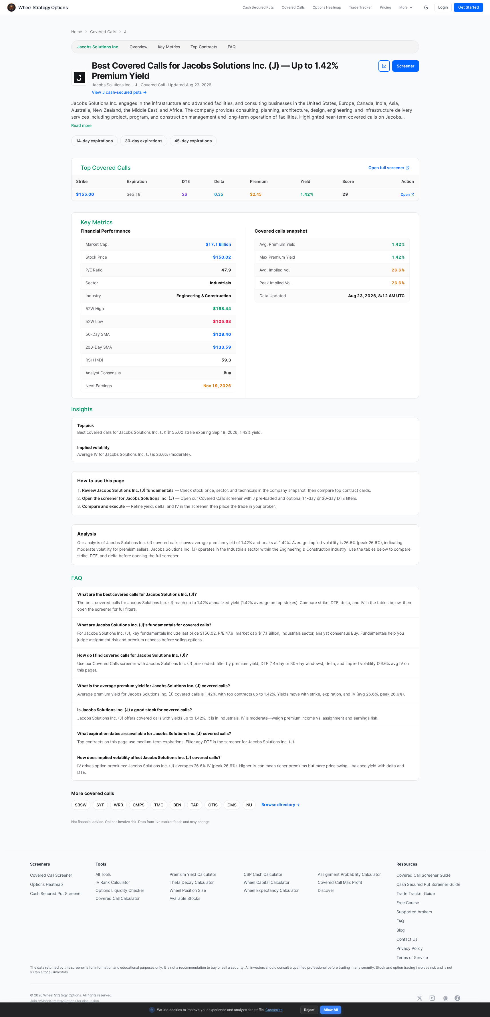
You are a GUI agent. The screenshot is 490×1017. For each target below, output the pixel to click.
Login (443, 7)
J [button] (136, 84)
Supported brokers (414, 911)
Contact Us (406, 939)
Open (405, 194)
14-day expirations (94, 140)
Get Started (468, 7)
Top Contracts (204, 46)
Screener (405, 65)
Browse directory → (280, 804)
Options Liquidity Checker (120, 890)
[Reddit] (457, 998)
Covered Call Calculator (118, 898)
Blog (400, 930)
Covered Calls (293, 7)
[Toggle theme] (426, 7)
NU (249, 804)
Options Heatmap (327, 7)
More (403, 7)
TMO (159, 804)
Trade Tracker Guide (415, 893)
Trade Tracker (360, 7)
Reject (309, 1010)
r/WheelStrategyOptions (57, 1001)
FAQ (232, 46)
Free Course (407, 902)
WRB (118, 804)
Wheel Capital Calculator (266, 882)
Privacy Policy (409, 948)
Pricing (385, 7)
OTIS (213, 804)
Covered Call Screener (51, 875)
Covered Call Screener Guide (423, 875)
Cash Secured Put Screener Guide (428, 884)
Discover (326, 890)
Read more (81, 125)
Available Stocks (185, 898)
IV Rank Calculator (113, 882)
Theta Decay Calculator (192, 882)
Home (76, 31)
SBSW (81, 804)
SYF (100, 804)
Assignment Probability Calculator (349, 874)
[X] (419, 998)
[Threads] (445, 998)
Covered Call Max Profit (340, 882)
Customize (274, 1010)
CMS (232, 804)
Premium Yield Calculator (193, 874)
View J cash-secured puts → (119, 92)
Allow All (331, 1010)
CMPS (138, 804)
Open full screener (386, 167)
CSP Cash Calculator (263, 874)
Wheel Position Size (188, 890)
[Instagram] (432, 998)
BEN (177, 804)
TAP (195, 804)
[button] (384, 66)
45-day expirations (193, 140)
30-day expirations (143, 140)
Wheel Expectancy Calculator (271, 890)
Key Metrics (169, 46)
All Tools (103, 874)
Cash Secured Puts (258, 7)
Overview (139, 46)
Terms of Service (412, 957)
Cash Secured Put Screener (56, 893)
